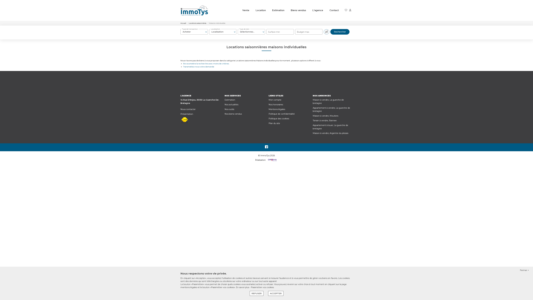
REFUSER (257, 293)
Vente (245, 10)
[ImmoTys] (194, 10)
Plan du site (274, 123)
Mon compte (275, 100)
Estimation (278, 10)
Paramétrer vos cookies (262, 287)
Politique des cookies (279, 118)
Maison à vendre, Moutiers (325, 116)
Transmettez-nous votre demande (198, 67)
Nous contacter (188, 109)
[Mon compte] (350, 10)
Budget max (303, 32)
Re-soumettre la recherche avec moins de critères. (206, 63)
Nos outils (229, 109)
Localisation (215, 29)
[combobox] (194, 31)
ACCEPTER (276, 293)
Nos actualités (231, 104)
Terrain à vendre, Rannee (325, 120)
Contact (334, 10)
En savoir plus (243, 287)
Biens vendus (298, 10)
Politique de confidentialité (282, 114)
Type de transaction (190, 29)
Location (261, 10)
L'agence (317, 10)
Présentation (186, 114)
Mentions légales (277, 109)
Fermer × (524, 270)
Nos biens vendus (233, 114)
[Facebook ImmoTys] (266, 147)
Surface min (274, 32)
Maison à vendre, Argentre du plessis (330, 133)
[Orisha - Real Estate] (272, 160)
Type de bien (244, 29)
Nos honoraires (276, 104)
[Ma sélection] (346, 10)
